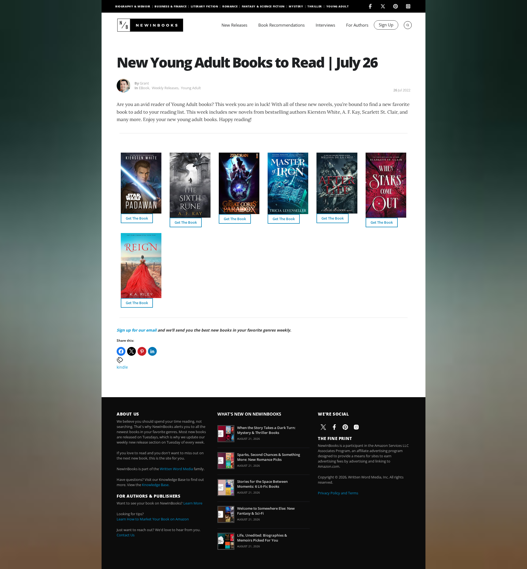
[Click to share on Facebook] (121, 351)
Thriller (314, 6)
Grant (144, 83)
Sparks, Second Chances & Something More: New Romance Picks (268, 457)
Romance (229, 6)
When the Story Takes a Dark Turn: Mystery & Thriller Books (266, 430)
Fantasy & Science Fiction (263, 6)
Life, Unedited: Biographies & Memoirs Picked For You (262, 538)
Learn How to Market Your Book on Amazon (153, 519)
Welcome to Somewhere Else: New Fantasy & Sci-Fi (266, 511)
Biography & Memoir (132, 6)
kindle (122, 367)
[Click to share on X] (131, 351)
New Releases (234, 25)
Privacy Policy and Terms (338, 492)
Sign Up (386, 24)
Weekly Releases (165, 87)
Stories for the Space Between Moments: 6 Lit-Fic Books (262, 484)
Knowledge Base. (155, 484)
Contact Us (125, 534)
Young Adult (337, 6)
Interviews (325, 25)
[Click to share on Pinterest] (142, 351)
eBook (144, 87)
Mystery (296, 6)
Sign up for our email (136, 330)
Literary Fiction (204, 6)
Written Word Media (176, 468)
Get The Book (137, 218)
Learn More (192, 503)
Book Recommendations (281, 25)
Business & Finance (170, 6)
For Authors (357, 25)
